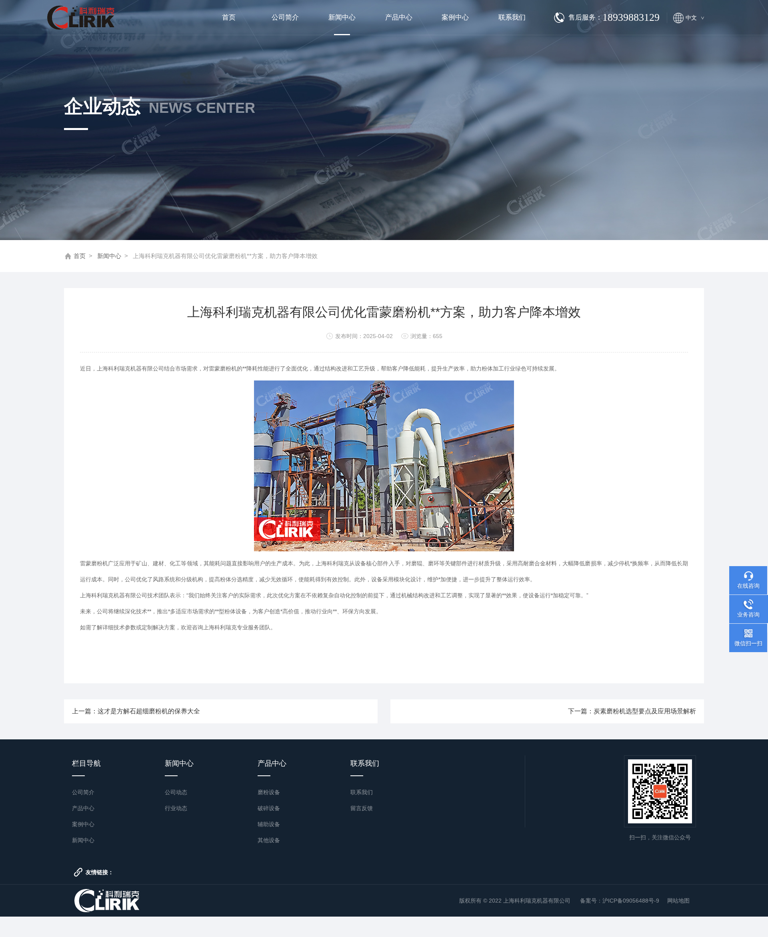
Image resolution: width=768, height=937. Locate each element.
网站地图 (678, 900)
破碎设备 (269, 808)
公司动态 (176, 792)
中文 (695, 17)
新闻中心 (342, 17)
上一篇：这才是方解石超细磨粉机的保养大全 (136, 711)
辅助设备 (269, 824)
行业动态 (176, 808)
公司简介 (285, 17)
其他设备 (269, 840)
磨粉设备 (269, 792)
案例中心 (455, 17)
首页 (229, 17)
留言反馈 (361, 808)
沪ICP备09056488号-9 (630, 900)
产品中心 (398, 17)
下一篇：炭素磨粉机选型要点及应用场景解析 (632, 711)
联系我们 (512, 17)
